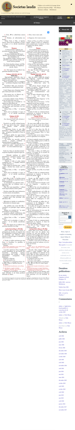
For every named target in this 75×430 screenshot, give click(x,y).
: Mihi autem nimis (63, 194)
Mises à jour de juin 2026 (65, 290)
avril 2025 (61, 362)
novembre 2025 (63, 353)
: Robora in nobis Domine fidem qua (64, 206)
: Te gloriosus (64, 198)
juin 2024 (61, 371)
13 (63, 40)
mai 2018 (61, 398)
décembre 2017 (63, 407)
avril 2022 (61, 392)
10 (71, 38)
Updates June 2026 (63, 287)
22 (67, 42)
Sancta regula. (66, 65)
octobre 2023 (62, 383)
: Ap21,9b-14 (63, 202)
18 (59, 42)
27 (63, 44)
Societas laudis (24, 7)
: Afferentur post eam (63, 178)
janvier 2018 (62, 404)
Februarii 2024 (65, 29)
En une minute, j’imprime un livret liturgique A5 (64, 277)
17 (71, 40)
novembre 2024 (63, 365)
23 (69, 42)
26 (61, 44)
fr (68, 17)
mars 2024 (61, 377)
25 (59, 44)
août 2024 (61, 368)
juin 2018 (61, 395)
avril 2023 (61, 386)
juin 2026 (61, 342)
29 (67, 44)
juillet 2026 (62, 339)
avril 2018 (61, 401)
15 (67, 40)
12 (61, 40)
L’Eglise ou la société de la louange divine (49, 5)
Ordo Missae (57, 7)
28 (65, 44)
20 (63, 42)
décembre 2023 (63, 380)
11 (59, 40)
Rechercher (61, 224)
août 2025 (61, 359)
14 (65, 40)
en (72, 17)
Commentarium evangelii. (66, 69)
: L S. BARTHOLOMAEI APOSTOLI (63, 191)
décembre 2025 (63, 350)
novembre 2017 (63, 410)
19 (61, 42)
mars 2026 (61, 344)
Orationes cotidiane (43, 9)
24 (71, 42)
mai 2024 (61, 374)
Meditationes (53, 9)
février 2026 (62, 347)
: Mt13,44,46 (62, 186)
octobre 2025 (62, 356)
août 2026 (61, 336)
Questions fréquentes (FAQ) (45, 7)
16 (69, 40)
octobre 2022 (62, 389)
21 (65, 42)
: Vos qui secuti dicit (63, 182)
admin (60, 306)
